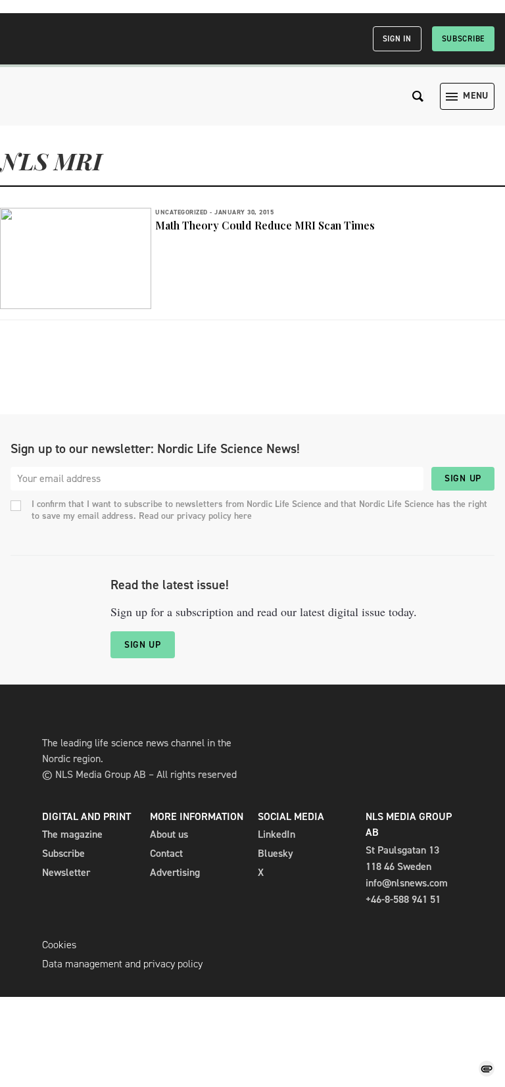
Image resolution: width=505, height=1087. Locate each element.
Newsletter (66, 872)
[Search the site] (418, 96)
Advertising (175, 872)
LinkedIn (276, 834)
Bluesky (275, 853)
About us (169, 834)
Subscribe (463, 39)
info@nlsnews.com (407, 883)
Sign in (397, 39)
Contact (166, 853)
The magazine (72, 834)
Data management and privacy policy (122, 964)
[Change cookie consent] (486, 1068)
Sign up (463, 478)
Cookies (59, 945)
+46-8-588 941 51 (403, 899)
